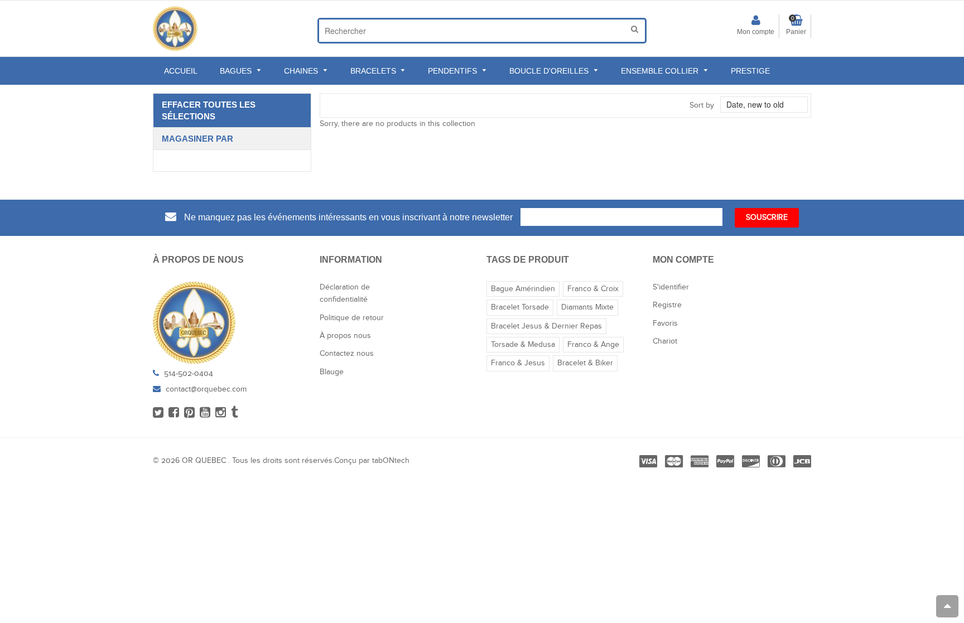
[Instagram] (220, 414)
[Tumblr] (234, 414)
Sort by (702, 105)
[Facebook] (173, 414)
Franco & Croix (593, 288)
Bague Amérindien (523, 288)
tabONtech (390, 460)
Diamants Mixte (587, 307)
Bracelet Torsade (520, 307)
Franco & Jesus (518, 363)
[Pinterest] (189, 414)
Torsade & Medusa (523, 344)
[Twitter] (158, 414)
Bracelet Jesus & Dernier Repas (546, 326)
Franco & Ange (593, 344)
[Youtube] (205, 414)
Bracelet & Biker (585, 363)
